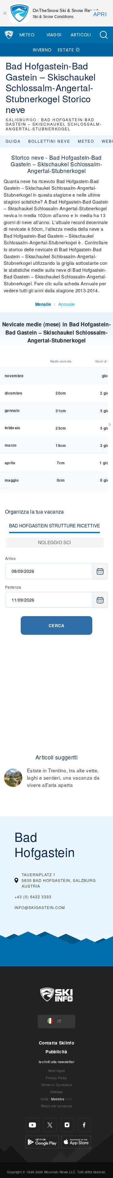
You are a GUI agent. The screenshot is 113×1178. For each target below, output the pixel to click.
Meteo (27, 35)
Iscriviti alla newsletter (56, 1061)
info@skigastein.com (39, 907)
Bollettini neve (49, 141)
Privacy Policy (56, 1077)
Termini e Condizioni (56, 1084)
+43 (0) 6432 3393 (32, 896)
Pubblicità (56, 1052)
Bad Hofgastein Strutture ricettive (54, 525)
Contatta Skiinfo (56, 1043)
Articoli (81, 35)
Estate (66, 50)
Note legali (56, 1070)
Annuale (66, 304)
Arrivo (10, 558)
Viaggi (54, 35)
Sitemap (56, 1091)
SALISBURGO (21, 119)
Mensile (43, 304)
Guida (13, 141)
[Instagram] (67, 1125)
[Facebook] (84, 1125)
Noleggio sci (54, 542)
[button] (103, 34)
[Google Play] (42, 1141)
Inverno (42, 50)
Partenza (13, 587)
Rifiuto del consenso (56, 1106)
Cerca (56, 625)
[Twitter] (49, 1125)
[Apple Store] (76, 1141)
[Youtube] (32, 1125)
